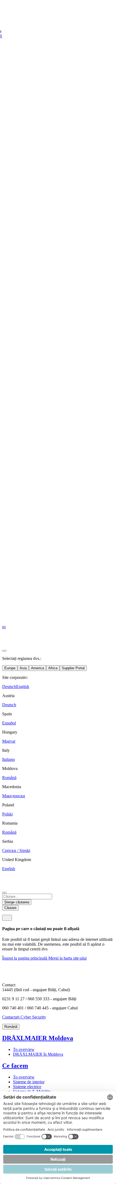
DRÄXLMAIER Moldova (37, 1038)
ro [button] (4, 627)
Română (10, 1027)
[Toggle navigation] (7, 918)
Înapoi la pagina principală (25, 958)
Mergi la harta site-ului (67, 958)
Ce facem (15, 1065)
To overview (24, 1049)
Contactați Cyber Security (24, 1017)
